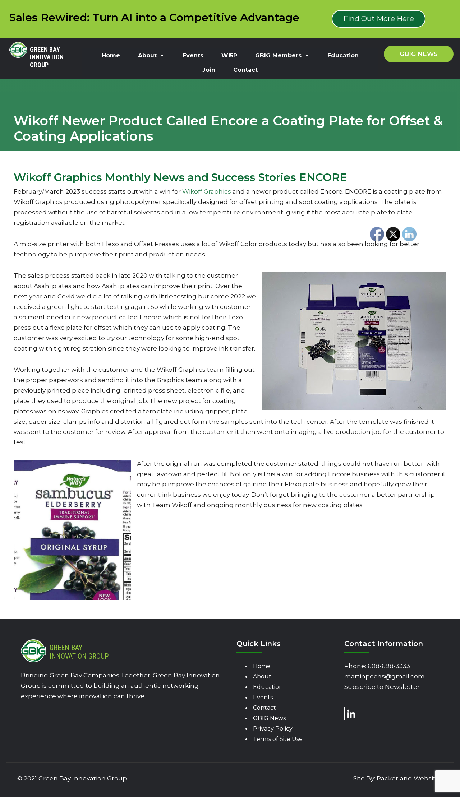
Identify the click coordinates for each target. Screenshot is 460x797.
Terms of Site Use (278, 739)
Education (343, 55)
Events (193, 55)
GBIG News (269, 718)
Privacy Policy (273, 728)
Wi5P (229, 55)
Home (111, 55)
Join (208, 69)
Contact (245, 69)
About (147, 55)
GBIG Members (278, 55)
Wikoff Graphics (206, 191)
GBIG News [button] (419, 53)
